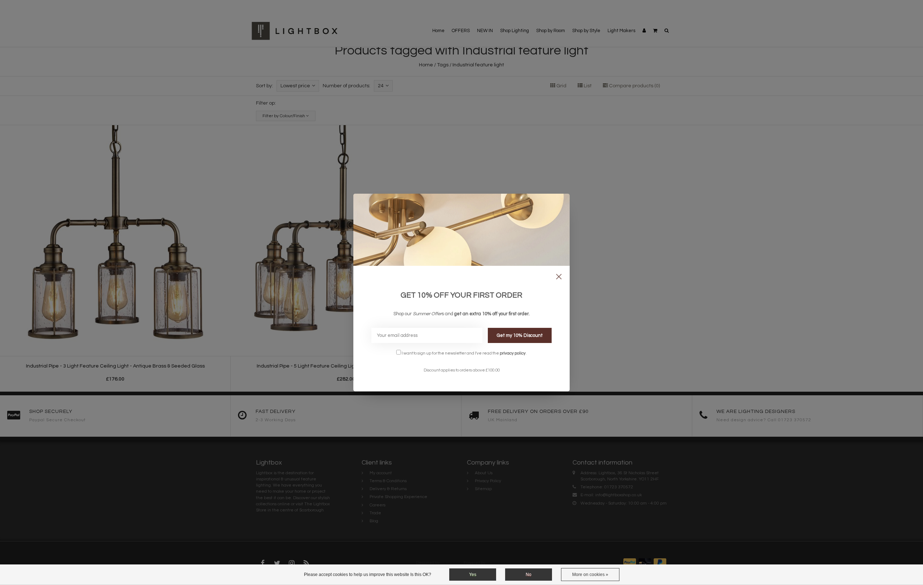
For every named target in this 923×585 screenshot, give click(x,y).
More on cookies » (590, 574)
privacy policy (513, 353)
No (528, 574)
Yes (472, 574)
